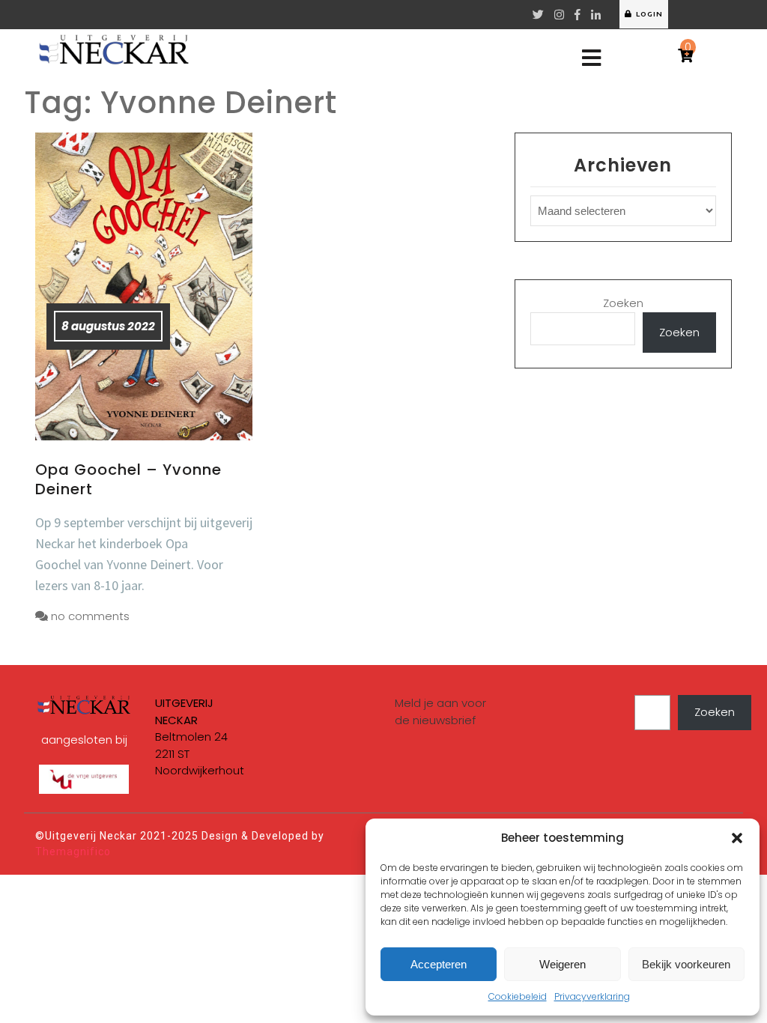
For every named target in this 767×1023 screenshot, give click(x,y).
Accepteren (438, 964)
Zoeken (623, 303)
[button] (737, 838)
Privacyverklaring (592, 996)
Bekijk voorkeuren (686, 964)
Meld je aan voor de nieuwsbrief (440, 711)
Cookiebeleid (517, 996)
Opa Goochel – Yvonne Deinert (128, 479)
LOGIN (649, 14)
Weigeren (562, 964)
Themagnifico (73, 851)
